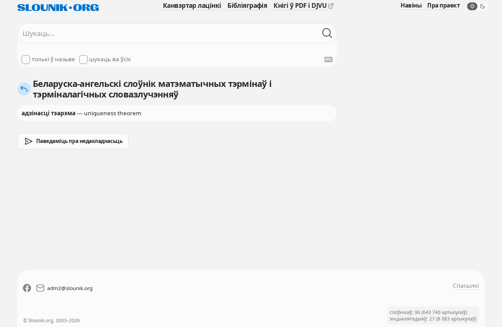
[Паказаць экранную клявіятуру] (328, 59)
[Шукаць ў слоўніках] (327, 33)
